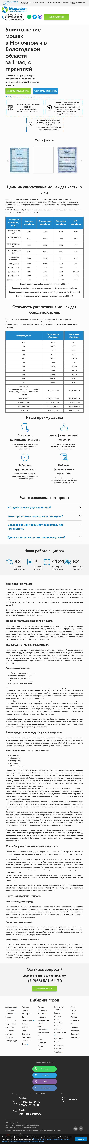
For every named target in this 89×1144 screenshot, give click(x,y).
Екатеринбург (11, 1041)
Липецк (41, 1007)
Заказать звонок (56, 17)
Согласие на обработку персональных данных (45, 1130)
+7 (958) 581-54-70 (14, 15)
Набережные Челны (43, 1021)
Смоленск (58, 1038)
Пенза (40, 1046)
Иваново (25, 1007)
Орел (40, 1039)
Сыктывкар (58, 1048)
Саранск (57, 1026)
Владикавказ (10, 1024)
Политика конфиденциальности (16, 1130)
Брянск (8, 1017)
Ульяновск (75, 1020)
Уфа (72, 1024)
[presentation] (7, 161)
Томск (73, 1010)
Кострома (26, 1034)
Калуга (24, 1024)
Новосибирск (43, 1032)
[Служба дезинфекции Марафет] (6, 97)
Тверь (73, 1007)
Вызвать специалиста (18, 91)
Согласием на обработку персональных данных (26, 1141)
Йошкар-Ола (27, 1014)
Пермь (40, 1049)
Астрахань (9, 1010)
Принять (81, 1139)
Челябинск (75, 1034)
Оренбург (42, 1043)
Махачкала (42, 1010)
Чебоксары (75, 1031)
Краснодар (26, 1037)
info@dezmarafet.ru (14, 19)
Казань (24, 1017)
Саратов (57, 1029)
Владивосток (10, 1020)
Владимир (9, 1027)
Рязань (57, 1013)
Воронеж (9, 1037)
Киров (24, 1031)
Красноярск (26, 1041)
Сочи (56, 1042)
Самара (57, 1016)
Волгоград (9, 1031)
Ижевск (25, 1010)
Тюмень (74, 1017)
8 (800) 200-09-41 (13, 17)
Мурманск (42, 1017)
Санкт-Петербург (58, 1021)
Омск (40, 1036)
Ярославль (75, 1037)
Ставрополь (59, 1045)
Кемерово (26, 1027)
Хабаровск (75, 1027)
